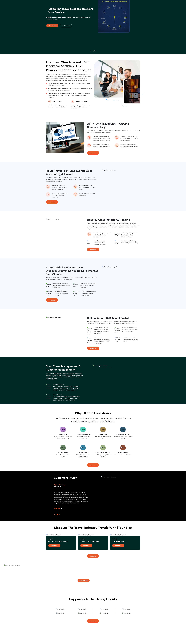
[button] (90, 51)
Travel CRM (109, 123)
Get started (81, 29)
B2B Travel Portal (117, 318)
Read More (93, 153)
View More (93, 556)
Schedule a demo (94, 29)
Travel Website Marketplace (64, 267)
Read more (54, 545)
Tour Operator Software (67, 64)
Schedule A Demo (93, 465)
